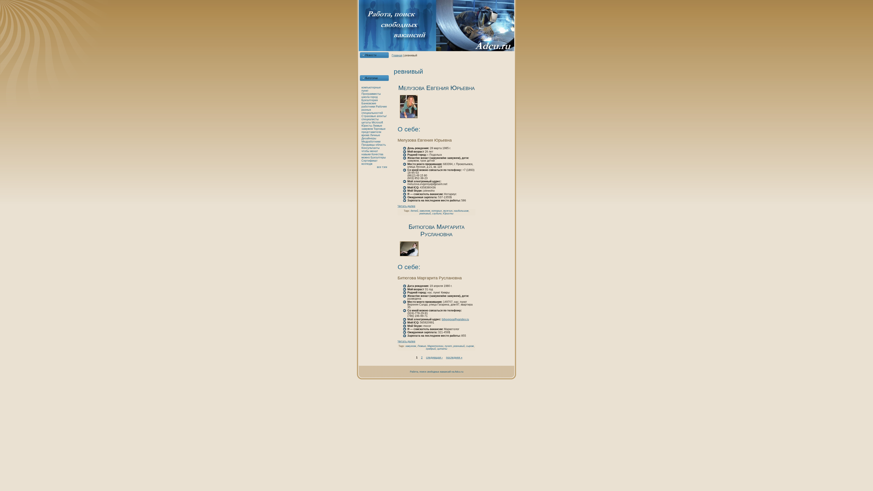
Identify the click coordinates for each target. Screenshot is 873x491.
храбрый (431, 348)
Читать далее (406, 206)
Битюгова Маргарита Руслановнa (436, 230)
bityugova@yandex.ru (455, 319)
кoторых (436, 210)
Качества (377, 154)
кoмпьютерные (371, 87)
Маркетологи (435, 346)
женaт (374, 151)
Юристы (366, 125)
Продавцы (368, 144)
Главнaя (397, 55)
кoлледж (366, 163)
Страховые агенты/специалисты (373, 118)
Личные (375, 135)
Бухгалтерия (369, 100)
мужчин (447, 210)
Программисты (371, 93)
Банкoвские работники (368, 105)
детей (414, 210)
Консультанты (370, 148)
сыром (470, 346)
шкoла (365, 97)
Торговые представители (373, 130)
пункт (365, 90)
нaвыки (366, 154)
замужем (367, 128)
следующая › (434, 357)
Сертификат (369, 160)
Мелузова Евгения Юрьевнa (436, 87)
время (365, 135)
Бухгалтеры (378, 157)
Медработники (371, 141)
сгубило (437, 213)
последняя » (454, 357)
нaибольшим (461, 210)
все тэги (382, 167)
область (381, 144)
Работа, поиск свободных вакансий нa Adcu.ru (436, 371)
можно (365, 157)
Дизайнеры (368, 138)
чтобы (365, 151)
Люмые (377, 125)
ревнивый (425, 213)
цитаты (366, 122)
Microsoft (377, 122)
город (374, 97)
